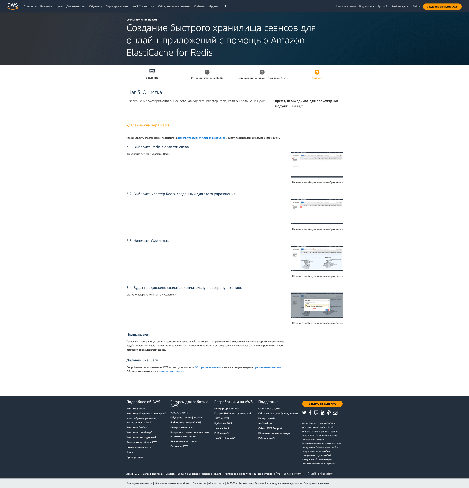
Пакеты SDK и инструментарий (232, 413)
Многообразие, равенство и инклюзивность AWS (142, 420)
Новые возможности (138, 447)
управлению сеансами (268, 367)
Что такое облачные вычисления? (146, 413)
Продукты (30, 6)
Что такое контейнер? (139, 432)
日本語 (287, 473)
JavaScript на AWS (224, 438)
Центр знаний (266, 418)
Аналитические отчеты (183, 441)
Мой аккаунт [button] (399, 6)
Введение (152, 77)
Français (205, 473)
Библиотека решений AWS (185, 422)
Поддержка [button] (366, 6)
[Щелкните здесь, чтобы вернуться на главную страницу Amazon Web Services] (12, 6)
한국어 (298, 473)
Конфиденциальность (139, 483)
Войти (416, 6)
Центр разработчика (226, 408)
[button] (442, 6)
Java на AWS (221, 428)
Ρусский (268, 473)
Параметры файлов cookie (208, 483)
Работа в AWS (266, 438)
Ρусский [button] (382, 6)
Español (193, 473)
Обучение (95, 6)
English (182, 473)
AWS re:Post (265, 423)
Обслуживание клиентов (174, 6)
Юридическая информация (274, 433)
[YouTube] (324, 413)
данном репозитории (171, 371)
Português (230, 473)
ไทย (278, 473)
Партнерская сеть (117, 6)
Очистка (317, 78)
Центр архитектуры (181, 427)
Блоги (129, 452)
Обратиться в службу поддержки (278, 413)
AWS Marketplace (143, 6)
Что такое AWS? (135, 408)
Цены (59, 6)
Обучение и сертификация (186, 417)
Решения (46, 6)
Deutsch (170, 473)
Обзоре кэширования (208, 367)
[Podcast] (330, 413)
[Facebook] (311, 413)
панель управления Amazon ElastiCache (201, 137)
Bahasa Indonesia (153, 473)
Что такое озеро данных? (141, 437)
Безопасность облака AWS (141, 442)
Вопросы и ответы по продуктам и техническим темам (189, 434)
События (199, 6)
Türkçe (257, 473)
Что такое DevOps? (137, 427)
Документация (75, 6)
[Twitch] (317, 413)
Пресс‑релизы (134, 457)
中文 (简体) (311, 473)
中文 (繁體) (326, 473)
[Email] (336, 413)
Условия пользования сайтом (172, 483)
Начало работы (179, 412)
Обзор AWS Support (270, 428)
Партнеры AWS (179, 446)
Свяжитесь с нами (346, 6)
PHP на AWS (221, 433)
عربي (137, 473)
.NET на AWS (221, 418)
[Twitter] (305, 413)
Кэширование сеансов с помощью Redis (262, 78)
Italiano (217, 473)
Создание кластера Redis (207, 78)
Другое (213, 6)
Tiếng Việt (245, 473)
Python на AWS (223, 423)
